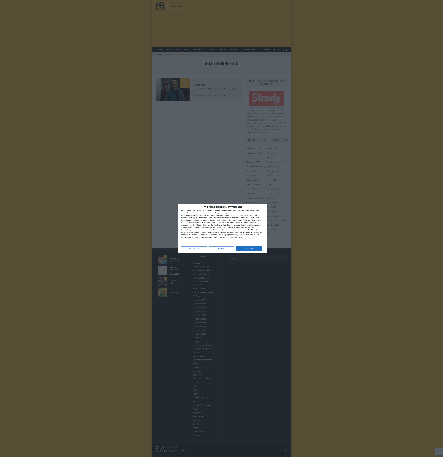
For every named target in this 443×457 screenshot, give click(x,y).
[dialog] (222, 228)
